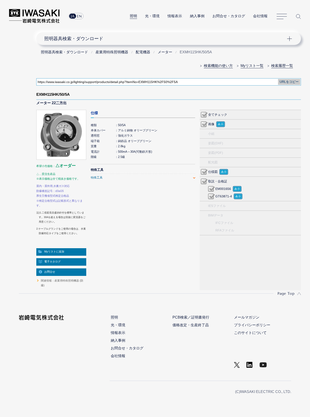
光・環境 (152, 16)
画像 (211, 124)
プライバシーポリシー (252, 325)
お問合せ (49, 271)
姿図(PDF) (215, 153)
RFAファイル (224, 230)
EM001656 (223, 189)
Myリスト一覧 (252, 66)
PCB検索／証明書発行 (190, 317)
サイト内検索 (298, 16)
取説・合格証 (217, 181)
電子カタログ (52, 261)
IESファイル (217, 206)
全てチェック (217, 114)
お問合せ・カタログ (228, 16)
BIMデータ (215, 215)
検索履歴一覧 (282, 66)
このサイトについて (250, 333)
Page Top (286, 293)
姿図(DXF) (215, 143)
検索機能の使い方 (218, 66)
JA (73, 16)
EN (79, 16)
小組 (211, 133)
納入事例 (197, 16)
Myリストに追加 (54, 251)
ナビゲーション (166, 38)
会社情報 (260, 16)
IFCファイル (224, 223)
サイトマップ (282, 16)
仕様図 (213, 172)
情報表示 (174, 16)
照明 (133, 16)
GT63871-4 (223, 196)
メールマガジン (246, 317)
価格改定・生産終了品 (190, 325)
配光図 (213, 162)
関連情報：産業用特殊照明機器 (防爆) (62, 283)
